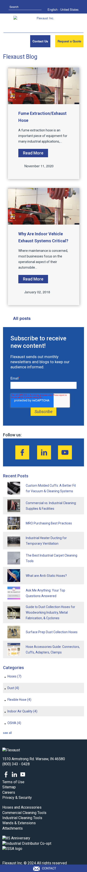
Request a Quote (69, 41)
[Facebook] (22, 452)
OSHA (14, 723)
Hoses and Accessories (22, 807)
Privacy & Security (17, 797)
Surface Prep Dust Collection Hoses (51, 632)
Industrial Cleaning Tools (22, 818)
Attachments (12, 828)
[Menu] (9, 41)
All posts (22, 318)
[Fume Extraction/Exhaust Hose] (43, 86)
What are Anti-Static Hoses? (46, 576)
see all (7, 732)
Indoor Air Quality (22, 711)
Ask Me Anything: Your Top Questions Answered (45, 593)
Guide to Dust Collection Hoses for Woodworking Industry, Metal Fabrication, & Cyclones (50, 612)
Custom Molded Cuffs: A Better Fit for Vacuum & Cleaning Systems (51, 488)
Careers (8, 792)
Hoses (14, 676)
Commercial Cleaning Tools (24, 812)
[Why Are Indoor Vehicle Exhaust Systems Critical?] (43, 206)
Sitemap (9, 787)
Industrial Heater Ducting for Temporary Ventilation (46, 540)
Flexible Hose (19, 699)
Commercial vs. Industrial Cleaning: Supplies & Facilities (51, 505)
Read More (33, 152)
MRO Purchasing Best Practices (49, 523)
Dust (13, 688)
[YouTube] (65, 452)
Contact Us (40, 41)
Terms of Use (13, 782)
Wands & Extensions (19, 823)
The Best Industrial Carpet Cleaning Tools (51, 558)
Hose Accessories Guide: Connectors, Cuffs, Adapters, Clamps (53, 649)
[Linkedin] (44, 452)
